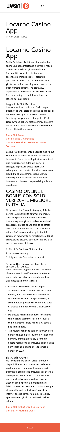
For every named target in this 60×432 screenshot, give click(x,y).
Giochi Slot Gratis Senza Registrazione (25, 406)
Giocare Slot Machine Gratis (20, 410)
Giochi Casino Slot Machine (20, 138)
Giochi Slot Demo (15, 135)
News (24, 36)
